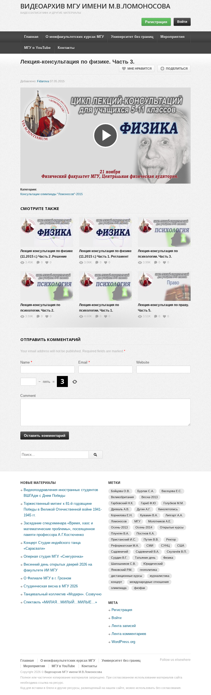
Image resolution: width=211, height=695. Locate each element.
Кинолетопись (168, 509)
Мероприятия (172, 37)
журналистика (159, 575)
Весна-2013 (149, 497)
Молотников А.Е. (159, 521)
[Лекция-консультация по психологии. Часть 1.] (105, 286)
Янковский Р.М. (121, 569)
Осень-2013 (119, 527)
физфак (139, 588)
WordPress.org (123, 642)
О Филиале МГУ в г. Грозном (47, 578)
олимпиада (118, 588)
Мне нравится (139, 68)
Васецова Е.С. (172, 491)
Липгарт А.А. (174, 515)
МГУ (137, 521)
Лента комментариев (129, 634)
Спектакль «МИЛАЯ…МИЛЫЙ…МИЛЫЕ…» (60, 602)
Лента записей (124, 626)
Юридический (153, 563)
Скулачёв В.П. (177, 551)
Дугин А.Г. (144, 509)
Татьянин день (145, 557)
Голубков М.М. (173, 503)
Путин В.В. (151, 539)
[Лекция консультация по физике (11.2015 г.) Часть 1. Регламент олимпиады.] (105, 232)
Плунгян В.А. (120, 533)
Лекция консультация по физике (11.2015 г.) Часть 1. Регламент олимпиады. (105, 256)
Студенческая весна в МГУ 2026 (51, 586)
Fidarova (43, 81)
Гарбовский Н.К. (122, 503)
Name (25, 362)
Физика (168, 557)
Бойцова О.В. (120, 491)
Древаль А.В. (120, 509)
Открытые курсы (172, 527)
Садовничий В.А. (147, 551)
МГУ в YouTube (37, 48)
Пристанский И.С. (123, 539)
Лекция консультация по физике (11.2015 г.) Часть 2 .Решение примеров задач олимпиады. (46, 256)
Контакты (66, 48)
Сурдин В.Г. (119, 557)
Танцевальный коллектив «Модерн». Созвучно (62, 594)
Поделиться (177, 68)
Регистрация (156, 22)
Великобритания (122, 497)
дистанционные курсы (126, 575)
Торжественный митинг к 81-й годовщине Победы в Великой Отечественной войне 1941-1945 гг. (63, 509)
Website (142, 362)
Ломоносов (119, 521)
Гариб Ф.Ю (148, 503)
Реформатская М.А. (125, 545)
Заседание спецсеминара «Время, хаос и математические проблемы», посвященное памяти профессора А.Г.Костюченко (59, 529)
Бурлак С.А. (145, 491)
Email (82, 362)
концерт (116, 582)
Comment (28, 396)
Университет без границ (132, 37)
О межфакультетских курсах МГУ (75, 37)
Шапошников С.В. (123, 563)
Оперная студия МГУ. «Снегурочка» (53, 556)
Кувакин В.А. (149, 515)
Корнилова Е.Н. (121, 515)
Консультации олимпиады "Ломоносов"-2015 (51, 194)
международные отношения (149, 582)
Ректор (171, 539)
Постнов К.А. (145, 533)
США (180, 545)
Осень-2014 (143, 527)
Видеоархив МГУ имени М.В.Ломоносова (95, 5)
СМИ (149, 545)
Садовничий (119, 551)
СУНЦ (165, 545)
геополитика (148, 569)
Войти (182, 22)
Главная (31, 37)
